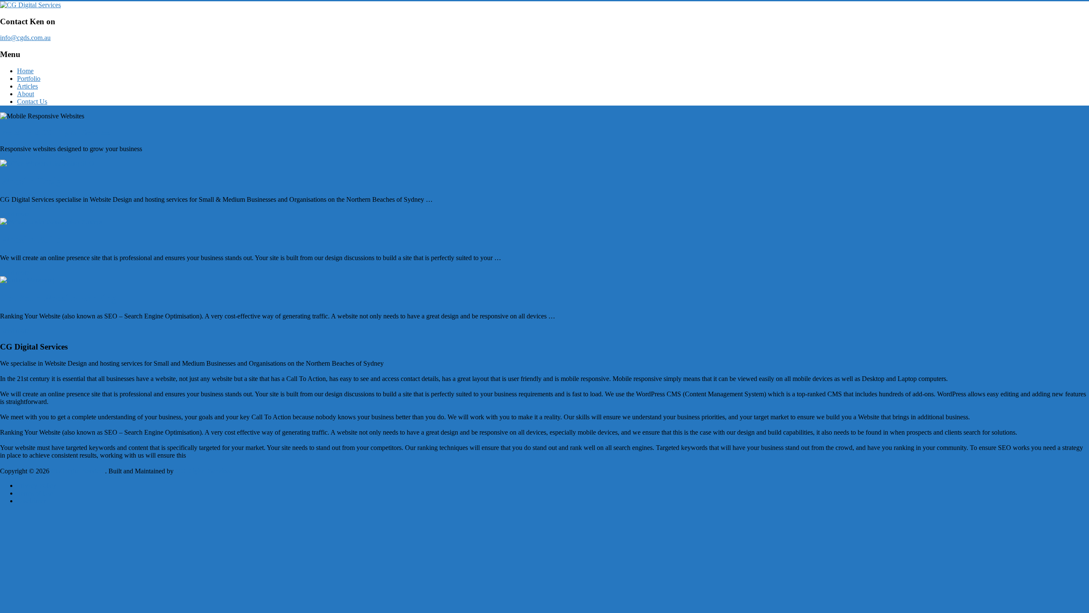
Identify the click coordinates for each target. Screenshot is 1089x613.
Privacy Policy (36, 485)
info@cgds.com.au (25, 37)
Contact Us (32, 101)
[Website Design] (544, 163)
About (25, 93)
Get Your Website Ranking (58, 298)
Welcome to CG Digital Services (55, 132)
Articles (27, 86)
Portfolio (28, 78)
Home (25, 70)
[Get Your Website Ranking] (544, 280)
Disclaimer (31, 500)
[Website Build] (544, 222)
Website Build (30, 239)
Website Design (33, 181)
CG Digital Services (203, 471)
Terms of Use (35, 493)
